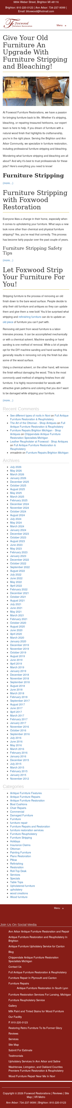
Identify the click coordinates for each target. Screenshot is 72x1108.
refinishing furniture (30, 317)
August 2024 (17, 515)
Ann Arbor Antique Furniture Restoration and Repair (38, 931)
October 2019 (18, 652)
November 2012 (19, 778)
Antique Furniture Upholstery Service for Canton (36, 946)
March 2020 (17, 637)
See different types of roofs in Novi (30, 415)
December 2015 (19, 760)
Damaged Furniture (21, 815)
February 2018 (19, 697)
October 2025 (18, 485)
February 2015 (19, 771)
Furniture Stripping (21, 837)
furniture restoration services (27, 830)
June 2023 (16, 545)
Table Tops (16, 882)
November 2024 (19, 507)
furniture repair (19, 823)
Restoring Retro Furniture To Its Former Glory (35, 1028)
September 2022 (20, 567)
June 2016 (16, 741)
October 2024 (18, 511)
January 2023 (18, 556)
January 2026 (18, 478)
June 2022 (16, 578)
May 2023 (16, 548)
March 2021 (17, 615)
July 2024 (15, 519)
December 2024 (19, 504)
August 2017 (17, 704)
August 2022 (17, 571)
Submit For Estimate (20, 1050)
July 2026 (15, 467)
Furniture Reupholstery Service (26, 1000)
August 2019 (17, 656)
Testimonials (15, 1056)
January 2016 (18, 756)
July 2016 (15, 738)
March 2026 (17, 474)
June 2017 (16, 708)
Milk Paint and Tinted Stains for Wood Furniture (36, 1011)
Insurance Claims (20, 845)
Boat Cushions (18, 804)
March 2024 (17, 526)
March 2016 (17, 749)
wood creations (19, 893)
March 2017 (17, 715)
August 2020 (17, 626)
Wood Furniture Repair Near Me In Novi (31, 1076)
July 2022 (15, 574)
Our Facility (15, 1017)
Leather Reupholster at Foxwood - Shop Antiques (39, 441)
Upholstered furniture (22, 886)
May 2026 (16, 470)
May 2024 (16, 522)
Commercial (17, 811)
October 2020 (18, 623)
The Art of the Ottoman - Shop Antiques (33, 423)
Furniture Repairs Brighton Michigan (47, 452)
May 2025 (16, 493)
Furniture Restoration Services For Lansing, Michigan (39, 994)
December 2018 (19, 674)
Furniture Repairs (18, 983)
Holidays (15, 841)
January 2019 (18, 671)
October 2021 (18, 597)
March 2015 (17, 767)
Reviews (13, 1033)
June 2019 (16, 660)
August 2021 (17, 600)
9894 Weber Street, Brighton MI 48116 (36, 2)
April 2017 (16, 712)
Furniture (15, 819)
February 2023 (19, 552)
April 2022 (16, 585)
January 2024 (18, 530)
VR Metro (39, 1097)
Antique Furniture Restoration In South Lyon (42, 988)
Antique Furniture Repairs (25, 797)
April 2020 (16, 634)
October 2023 (18, 537)
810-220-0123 (25, 7)
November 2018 (19, 678)
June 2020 (16, 630)
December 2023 (19, 533)
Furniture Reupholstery (23, 834)
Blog (11, 952)
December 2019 (19, 645)
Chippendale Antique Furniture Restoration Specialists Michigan (35, 436)
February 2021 (19, 619)
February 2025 (19, 500)
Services (15, 874)
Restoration (17, 867)
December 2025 (19, 481)
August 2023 (17, 541)
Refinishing (16, 863)
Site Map (13, 1044)
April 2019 (16, 663)
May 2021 (16, 611)
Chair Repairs (18, 808)
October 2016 (18, 730)
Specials (15, 878)
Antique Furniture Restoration (27, 800)
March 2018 (17, 693)
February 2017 (19, 719)
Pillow (13, 860)
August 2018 (17, 686)
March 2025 (17, 496)
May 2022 (16, 582)
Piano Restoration (20, 856)
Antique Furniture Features (26, 793)
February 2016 (19, 752)
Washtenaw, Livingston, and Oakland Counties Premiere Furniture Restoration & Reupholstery (36, 1068)
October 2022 (18, 563)
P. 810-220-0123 (18, 1022)
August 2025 (17, 489)
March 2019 (17, 667)
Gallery (12, 1005)
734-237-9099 (57, 7)
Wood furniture (19, 897)
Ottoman (15, 848)
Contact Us (14, 966)
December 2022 (19, 559)
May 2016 (16, 745)
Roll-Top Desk (18, 871)
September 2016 (20, 734)
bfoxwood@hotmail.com (40, 11)
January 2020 (18, 641)
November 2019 (19, 648)
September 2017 (20, 700)
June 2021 (16, 608)
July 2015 (15, 764)
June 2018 (16, 689)
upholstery (16, 889)
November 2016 (19, 726)
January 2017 (18, 723)
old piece (8, 322)
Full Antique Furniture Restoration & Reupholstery (39, 417)
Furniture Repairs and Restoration (30, 826)
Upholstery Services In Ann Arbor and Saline (34, 1061)
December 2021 (19, 593)
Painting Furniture (20, 852)
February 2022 (19, 589)
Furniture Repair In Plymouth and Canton (32, 978)
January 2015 (18, 775)
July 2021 (15, 604)
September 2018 (20, 682)
